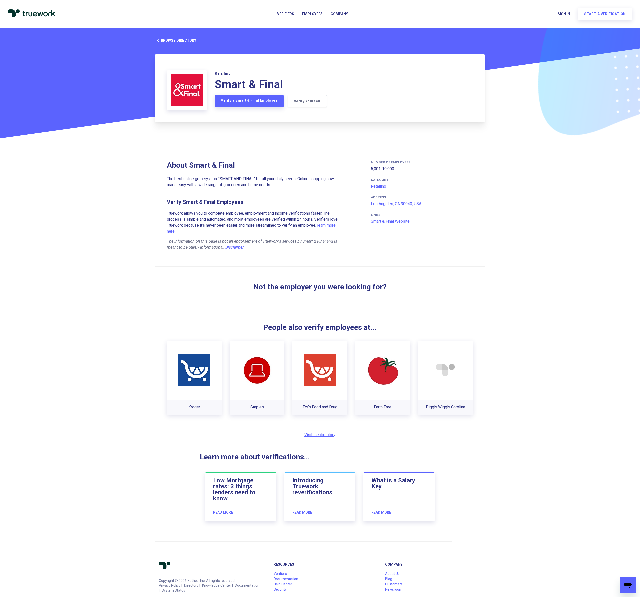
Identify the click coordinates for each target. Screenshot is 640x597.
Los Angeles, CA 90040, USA (396, 204)
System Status (173, 590)
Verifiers (285, 14)
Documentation (247, 586)
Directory (191, 586)
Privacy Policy (169, 586)
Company (339, 14)
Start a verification (605, 14)
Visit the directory (320, 434)
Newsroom (393, 590)
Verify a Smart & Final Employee (249, 100)
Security (280, 590)
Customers (394, 584)
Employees (312, 14)
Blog (388, 579)
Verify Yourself (307, 101)
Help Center (283, 584)
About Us (392, 574)
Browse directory (178, 40)
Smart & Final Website (390, 221)
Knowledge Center (216, 586)
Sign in (564, 14)
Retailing (378, 186)
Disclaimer (235, 247)
